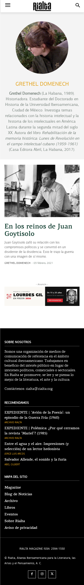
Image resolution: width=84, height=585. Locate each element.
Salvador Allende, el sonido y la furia (35, 459)
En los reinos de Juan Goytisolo (38, 230)
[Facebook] (32, 574)
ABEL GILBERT (12, 464)
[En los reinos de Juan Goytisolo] (42, 191)
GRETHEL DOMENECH (17, 263)
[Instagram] (42, 574)
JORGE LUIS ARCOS (14, 453)
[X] (52, 574)
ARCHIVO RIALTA (13, 422)
